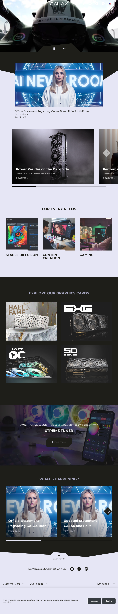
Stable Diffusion (22, 255)
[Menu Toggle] (6, 3)
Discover (22, 178)
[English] (110, 3)
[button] (24, 186)
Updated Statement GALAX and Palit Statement (80, 526)
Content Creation (51, 256)
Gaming (87, 255)
